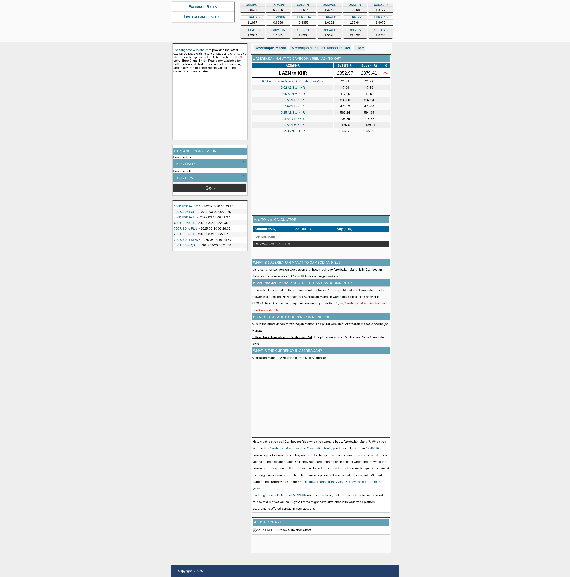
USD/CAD (381, 4)
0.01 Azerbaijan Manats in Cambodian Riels (293, 81)
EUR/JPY (355, 17)
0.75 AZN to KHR (293, 131)
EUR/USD (253, 17)
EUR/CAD (381, 17)
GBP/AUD (329, 30)
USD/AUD (329, 4)
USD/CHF (304, 4)
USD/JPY (355, 4)
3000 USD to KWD (187, 206)
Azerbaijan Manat (270, 48)
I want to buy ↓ (183, 157)
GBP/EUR (278, 30)
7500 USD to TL (185, 217)
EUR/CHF (304, 17)
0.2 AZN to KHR (293, 106)
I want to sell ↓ (183, 171)
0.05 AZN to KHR (293, 94)
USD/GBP (278, 4)
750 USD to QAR (186, 245)
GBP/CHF (304, 30)
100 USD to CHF (185, 212)
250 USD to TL (184, 234)
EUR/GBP (278, 17)
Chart (360, 48)
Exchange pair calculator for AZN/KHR (279, 495)
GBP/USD (253, 30)
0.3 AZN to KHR (293, 118)
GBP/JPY (355, 30)
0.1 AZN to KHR (293, 100)
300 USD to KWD (186, 239)
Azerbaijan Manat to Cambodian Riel (321, 48)
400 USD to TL (184, 223)
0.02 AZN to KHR (293, 87)
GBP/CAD (381, 30)
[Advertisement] (210, 106)
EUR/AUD (329, 17)
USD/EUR (253, 4)
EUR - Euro (184, 178)
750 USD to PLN (185, 228)
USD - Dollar (185, 164)
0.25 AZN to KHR (293, 112)
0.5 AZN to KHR (293, 125)
